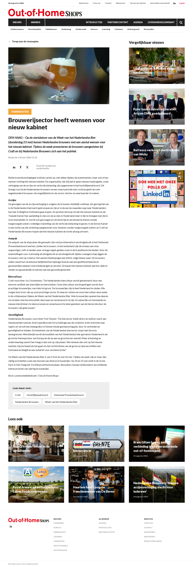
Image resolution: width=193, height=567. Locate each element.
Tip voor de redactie (138, 3)
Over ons (97, 3)
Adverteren (84, 3)
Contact (108, 3)
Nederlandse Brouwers (27, 401)
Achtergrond (133, 29)
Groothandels (34, 29)
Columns (119, 29)
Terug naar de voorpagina (25, 41)
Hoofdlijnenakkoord (37, 394)
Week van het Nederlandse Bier (61, 401)
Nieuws (17, 22)
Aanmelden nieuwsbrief (160, 3)
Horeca (94, 29)
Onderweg (66, 29)
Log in (182, 3)
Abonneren (120, 3)
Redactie (13, 157)
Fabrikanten (51, 29)
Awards (35, 22)
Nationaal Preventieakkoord (69, 394)
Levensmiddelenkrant (161, 22)
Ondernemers (17, 29)
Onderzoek (81, 29)
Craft (18, 394)
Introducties (94, 22)
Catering (106, 29)
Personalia (149, 29)
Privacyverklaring (153, 541)
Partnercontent (118, 22)
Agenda (138, 22)
